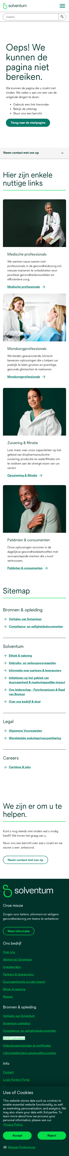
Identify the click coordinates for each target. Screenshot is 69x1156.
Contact (8, 1072)
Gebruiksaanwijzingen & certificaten (27, 1045)
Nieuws (8, 996)
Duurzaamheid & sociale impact (24, 982)
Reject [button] (51, 1135)
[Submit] (62, 17)
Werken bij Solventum (17, 959)
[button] (19, 1147)
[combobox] (34, 17)
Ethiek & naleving (14, 989)
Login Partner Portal (16, 1079)
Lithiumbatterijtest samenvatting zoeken (29, 1053)
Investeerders (12, 967)
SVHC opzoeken (14, 1038)
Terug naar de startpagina (28, 122)
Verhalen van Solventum (19, 1016)
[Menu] (62, 6)
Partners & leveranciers (18, 974)
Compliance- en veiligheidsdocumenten (29, 1031)
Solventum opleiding (16, 1023)
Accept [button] (17, 1135)
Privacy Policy (13, 1125)
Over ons (9, 952)
